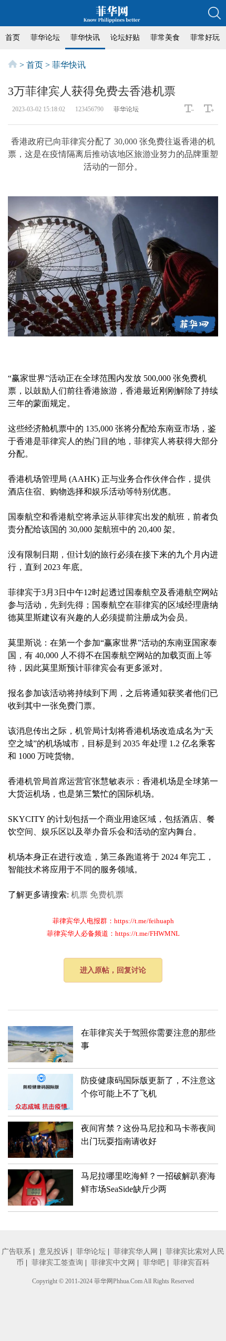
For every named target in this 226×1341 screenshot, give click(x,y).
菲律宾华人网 (136, 1251)
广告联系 (16, 1251)
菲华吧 (154, 1262)
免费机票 (107, 894)
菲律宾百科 (191, 1262)
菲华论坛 (45, 37)
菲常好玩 (205, 37)
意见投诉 (53, 1251)
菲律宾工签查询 (57, 1262)
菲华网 (103, 1281)
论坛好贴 (125, 37)
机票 (79, 894)
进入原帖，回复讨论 (113, 970)
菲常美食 (165, 37)
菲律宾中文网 (113, 1262)
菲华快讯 (85, 37)
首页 (12, 37)
